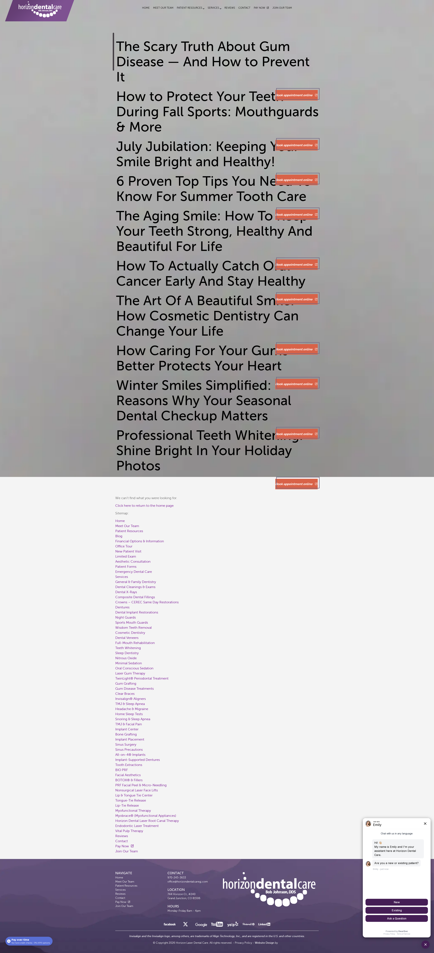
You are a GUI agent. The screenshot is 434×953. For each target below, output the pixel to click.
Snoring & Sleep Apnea (132, 719)
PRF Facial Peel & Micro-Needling (141, 785)
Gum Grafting (125, 683)
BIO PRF (121, 770)
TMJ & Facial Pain (128, 724)
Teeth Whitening (128, 648)
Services (213, 7)
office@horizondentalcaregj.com (187, 881)
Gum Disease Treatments (134, 689)
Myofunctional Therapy (133, 811)
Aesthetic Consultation (133, 561)
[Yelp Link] (233, 925)
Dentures (122, 607)
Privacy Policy (243, 942)
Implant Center (127, 729)
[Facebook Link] (170, 925)
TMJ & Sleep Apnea (130, 704)
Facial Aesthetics (128, 775)
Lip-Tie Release (127, 805)
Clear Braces (125, 694)
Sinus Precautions (129, 750)
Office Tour (123, 546)
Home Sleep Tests (129, 714)
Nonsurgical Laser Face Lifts (136, 790)
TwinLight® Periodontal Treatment (142, 678)
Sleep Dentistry (127, 653)
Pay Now (259, 7)
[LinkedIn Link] (264, 925)
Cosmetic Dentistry (130, 633)
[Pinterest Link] (248, 925)
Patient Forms (125, 567)
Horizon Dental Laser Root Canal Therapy (147, 821)
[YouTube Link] (217, 925)
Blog (118, 536)
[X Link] (185, 925)
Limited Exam (125, 556)
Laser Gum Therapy (130, 673)
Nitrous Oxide (126, 658)
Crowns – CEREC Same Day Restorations (147, 602)
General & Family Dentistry (135, 582)
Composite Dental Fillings (135, 597)
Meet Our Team (163, 7)
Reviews (229, 7)
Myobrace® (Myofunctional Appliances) (145, 816)
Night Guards (125, 617)
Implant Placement (129, 739)
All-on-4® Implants (130, 755)
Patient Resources (189, 7)
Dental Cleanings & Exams (135, 587)
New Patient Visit (128, 551)
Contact (244, 7)
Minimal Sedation (128, 663)
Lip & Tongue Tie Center (134, 795)
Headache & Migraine (131, 709)
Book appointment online (294, 95)
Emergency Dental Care (133, 572)
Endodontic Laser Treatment (137, 826)
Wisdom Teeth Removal (133, 628)
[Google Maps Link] (201, 926)
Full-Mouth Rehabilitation (135, 643)
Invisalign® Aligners (130, 699)
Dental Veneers (127, 638)
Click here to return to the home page (144, 506)
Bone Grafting (126, 734)
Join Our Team (282, 7)
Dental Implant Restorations (136, 612)
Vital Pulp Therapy (129, 831)
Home (146, 7)
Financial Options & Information (139, 541)
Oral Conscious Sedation (134, 668)
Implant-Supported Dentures (137, 760)
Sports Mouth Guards (131, 622)
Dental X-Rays (126, 592)
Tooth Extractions (128, 765)
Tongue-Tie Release (130, 800)
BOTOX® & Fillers (129, 780)
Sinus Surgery (125, 744)
